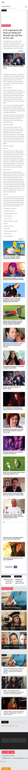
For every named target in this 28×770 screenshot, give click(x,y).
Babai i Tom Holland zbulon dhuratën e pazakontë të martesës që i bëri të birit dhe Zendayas (13, 692)
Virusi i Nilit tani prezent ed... (13, 607)
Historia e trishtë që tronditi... (13, 628)
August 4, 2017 (7, 25)
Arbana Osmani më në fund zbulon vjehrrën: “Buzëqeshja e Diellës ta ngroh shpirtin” (13, 713)
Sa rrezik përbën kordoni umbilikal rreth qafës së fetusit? (12, 8)
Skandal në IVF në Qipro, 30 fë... (13, 646)
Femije (4, 10)
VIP (3, 677)
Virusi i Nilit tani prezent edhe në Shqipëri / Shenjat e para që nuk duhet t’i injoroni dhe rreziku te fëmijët (13, 671)
